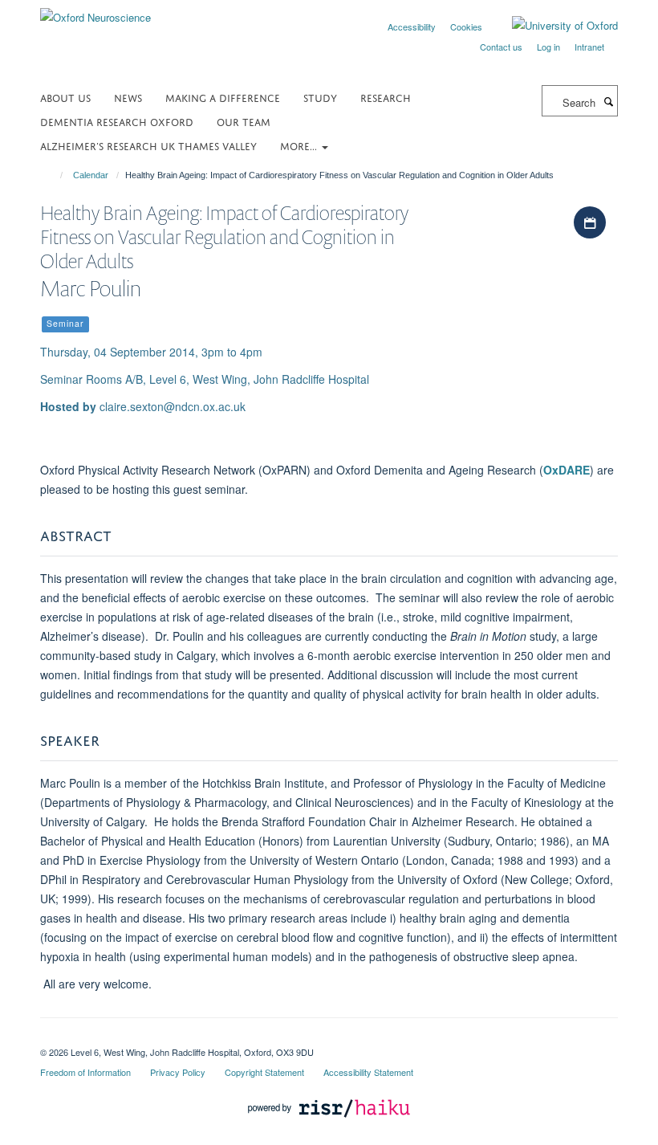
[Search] (608, 101)
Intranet (589, 46)
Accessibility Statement (368, 1072)
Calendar (90, 175)
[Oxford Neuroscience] (95, 11)
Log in (548, 46)
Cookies (466, 26)
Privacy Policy (177, 1072)
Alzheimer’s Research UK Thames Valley (148, 145)
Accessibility (412, 26)
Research (385, 96)
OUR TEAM (243, 120)
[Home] (54, 175)
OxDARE (566, 470)
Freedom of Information (85, 1072)
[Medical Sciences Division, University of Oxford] (329, 1038)
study (320, 96)
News (128, 96)
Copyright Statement (264, 1072)
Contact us (501, 46)
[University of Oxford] (553, 25)
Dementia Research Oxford (116, 120)
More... (300, 145)
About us (65, 96)
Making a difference (222, 96)
